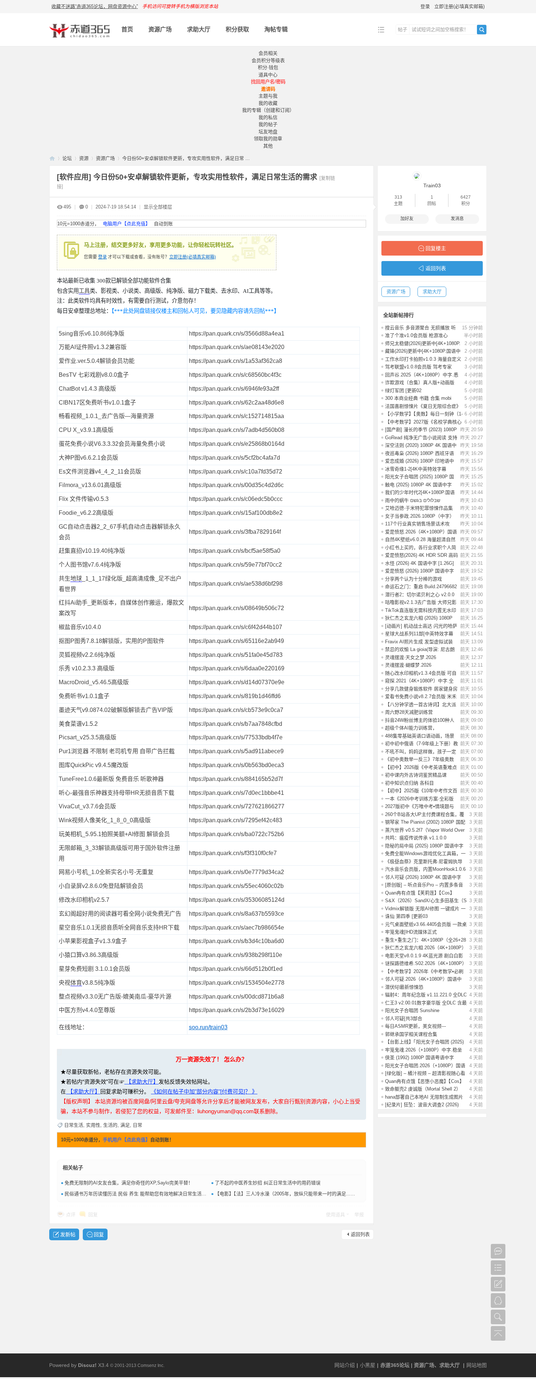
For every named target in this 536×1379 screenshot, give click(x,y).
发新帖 (67, 1234)
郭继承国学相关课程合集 (411, 1034)
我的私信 (268, 117)
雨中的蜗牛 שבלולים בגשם (412, 500)
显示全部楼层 (158, 207)
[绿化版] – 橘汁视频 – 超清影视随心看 (425, 1073)
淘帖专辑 (276, 29)
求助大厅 (198, 29)
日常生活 (73, 1125)
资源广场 (160, 29)
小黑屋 (367, 1365)
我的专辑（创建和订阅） (268, 110)
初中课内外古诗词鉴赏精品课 (416, 775)
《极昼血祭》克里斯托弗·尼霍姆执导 (423, 861)
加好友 (406, 218)
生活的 (110, 1125)
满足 (125, 1125)
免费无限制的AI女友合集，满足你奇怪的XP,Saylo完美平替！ (129, 1182)
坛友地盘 (268, 131)
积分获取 (237, 29)
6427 (466, 197)
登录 (425, 6)
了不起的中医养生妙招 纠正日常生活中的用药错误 (268, 1182)
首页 (127, 29)
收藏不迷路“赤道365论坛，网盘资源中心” (94, 6)
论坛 (67, 158)
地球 (76, 578)
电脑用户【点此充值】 (126, 223)
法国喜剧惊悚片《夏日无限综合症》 (423, 406)
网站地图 (476, 1365)
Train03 (432, 185)
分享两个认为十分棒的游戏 (413, 579)
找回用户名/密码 (268, 81)
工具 (84, 291)
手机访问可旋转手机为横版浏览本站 (180, 6)
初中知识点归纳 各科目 (409, 783)
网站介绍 (344, 1365)
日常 (137, 1125)
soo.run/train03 (208, 1027)
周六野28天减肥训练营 (409, 712)
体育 (76, 983)
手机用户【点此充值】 (126, 1139)
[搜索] (481, 29)
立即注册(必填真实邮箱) (459, 6)
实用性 (93, 1125)
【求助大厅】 (141, 1082)
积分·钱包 (268, 67)
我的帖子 (268, 124)
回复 (93, 1214)
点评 (70, 1214)
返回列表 (360, 1234)
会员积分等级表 (268, 60)
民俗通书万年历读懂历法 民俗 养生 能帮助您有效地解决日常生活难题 (138, 1193)
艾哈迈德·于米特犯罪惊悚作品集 (419, 508)
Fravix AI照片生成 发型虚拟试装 (419, 641)
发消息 (457, 218)
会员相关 (268, 53)
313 (398, 197)
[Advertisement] (268, 1299)
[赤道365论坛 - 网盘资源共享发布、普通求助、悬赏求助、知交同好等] (79, 40)
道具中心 (268, 74)
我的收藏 (268, 103)
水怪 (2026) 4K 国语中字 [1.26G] (419, 563)
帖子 (402, 29)
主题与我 (268, 96)
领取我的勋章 (268, 138)
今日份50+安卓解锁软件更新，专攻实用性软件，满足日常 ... (186, 158)
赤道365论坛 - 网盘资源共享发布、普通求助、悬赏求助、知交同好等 (52, 158)
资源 (84, 158)
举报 (359, 1214)
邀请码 (268, 89)
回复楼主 (436, 248)
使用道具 (335, 1214)
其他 (268, 146)
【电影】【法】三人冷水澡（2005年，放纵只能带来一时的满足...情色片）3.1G (297, 1193)
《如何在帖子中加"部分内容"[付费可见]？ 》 (204, 1091)
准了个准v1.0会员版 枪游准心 (416, 335)
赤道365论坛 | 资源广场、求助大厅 (420, 1365)
